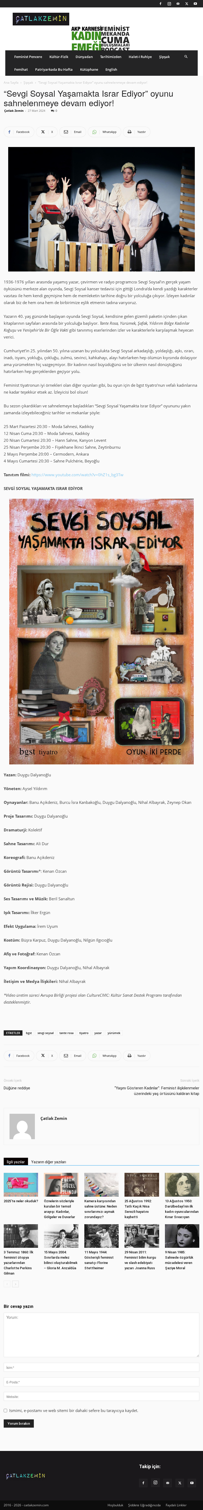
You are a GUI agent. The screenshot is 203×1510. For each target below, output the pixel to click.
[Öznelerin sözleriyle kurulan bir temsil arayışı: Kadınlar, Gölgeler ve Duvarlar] (61, 1185)
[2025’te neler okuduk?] (21, 1185)
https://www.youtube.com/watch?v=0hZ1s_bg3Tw (77, 474)
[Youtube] (195, 3)
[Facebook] (160, 3)
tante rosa (66, 1033)
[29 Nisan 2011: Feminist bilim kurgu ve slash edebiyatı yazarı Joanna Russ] (141, 1236)
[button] (186, 56)
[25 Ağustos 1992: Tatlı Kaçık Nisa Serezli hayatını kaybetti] (141, 1185)
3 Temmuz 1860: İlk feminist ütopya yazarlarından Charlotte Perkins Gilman (18, 1262)
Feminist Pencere (28, 56)
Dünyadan (84, 56)
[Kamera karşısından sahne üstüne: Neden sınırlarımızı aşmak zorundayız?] (101, 1185)
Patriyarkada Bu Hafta (54, 69)
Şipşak (164, 56)
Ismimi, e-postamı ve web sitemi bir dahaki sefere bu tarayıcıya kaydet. (73, 1410)
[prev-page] (7, 1284)
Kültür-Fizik (58, 56)
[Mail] (178, 3)
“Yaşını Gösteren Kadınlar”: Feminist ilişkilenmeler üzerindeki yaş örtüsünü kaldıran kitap (156, 1091)
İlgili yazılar (16, 1162)
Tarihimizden (110, 56)
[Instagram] (169, 3)
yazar (98, 1033)
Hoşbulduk (115, 1505)
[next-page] (15, 1284)
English (111, 69)
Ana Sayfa (11, 82)
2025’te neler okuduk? (21, 1201)
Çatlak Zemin (14, 111)
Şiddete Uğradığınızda (144, 1505)
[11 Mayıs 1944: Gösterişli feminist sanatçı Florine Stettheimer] (101, 1236)
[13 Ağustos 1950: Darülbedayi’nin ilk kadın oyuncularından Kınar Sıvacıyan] (182, 1185)
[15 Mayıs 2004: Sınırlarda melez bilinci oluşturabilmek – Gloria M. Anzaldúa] (61, 1236)
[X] (187, 3)
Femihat (21, 69)
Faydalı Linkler (176, 1505)
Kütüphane (89, 69)
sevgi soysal (46, 1033)
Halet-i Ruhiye (140, 56)
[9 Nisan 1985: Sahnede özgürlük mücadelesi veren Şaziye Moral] (182, 1236)
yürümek (114, 1033)
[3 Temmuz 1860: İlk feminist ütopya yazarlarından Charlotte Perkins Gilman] (21, 1236)
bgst (29, 1033)
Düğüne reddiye (17, 1088)
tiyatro (84, 1033)
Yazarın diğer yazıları (48, 1162)
